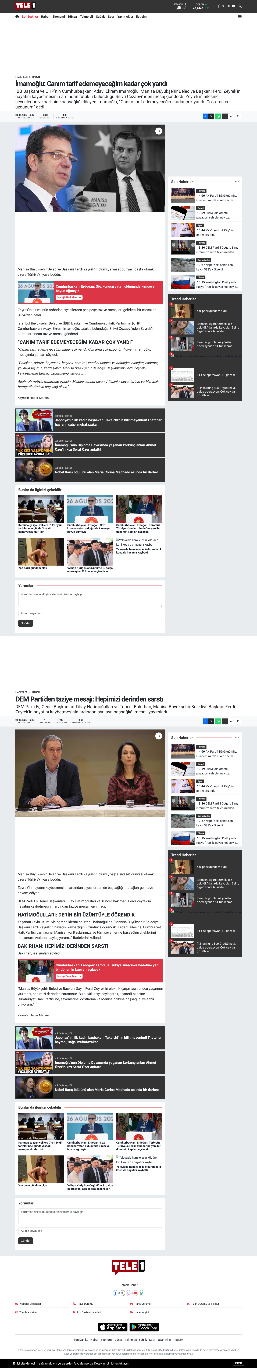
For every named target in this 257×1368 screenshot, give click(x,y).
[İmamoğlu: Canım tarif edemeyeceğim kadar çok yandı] (90, 168)
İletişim (141, 16)
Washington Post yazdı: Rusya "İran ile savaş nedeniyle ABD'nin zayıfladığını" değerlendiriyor (216, 284)
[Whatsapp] (141, 1293)
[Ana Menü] (240, 16)
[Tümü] (237, 181)
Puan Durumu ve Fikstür (205, 1303)
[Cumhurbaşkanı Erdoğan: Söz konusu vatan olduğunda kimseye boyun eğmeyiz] (90, 508)
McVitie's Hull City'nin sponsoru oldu (215, 232)
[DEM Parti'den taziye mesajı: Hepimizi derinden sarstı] (90, 773)
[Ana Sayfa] (17, 16)
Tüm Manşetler (28, 1312)
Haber (45, 16)
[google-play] (144, 1327)
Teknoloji (86, 16)
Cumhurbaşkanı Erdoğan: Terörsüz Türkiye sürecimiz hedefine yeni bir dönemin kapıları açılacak (138, 528)
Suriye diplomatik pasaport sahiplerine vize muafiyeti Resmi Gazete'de (213, 215)
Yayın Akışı (125, 16)
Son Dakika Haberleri (88, 1312)
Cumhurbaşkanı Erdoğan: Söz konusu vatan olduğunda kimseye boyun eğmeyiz (88, 528)
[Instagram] (128, 1293)
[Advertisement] (128, 47)
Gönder (26, 623)
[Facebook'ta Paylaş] (205, 116)
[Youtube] (135, 1293)
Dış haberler (204, 260)
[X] (122, 1293)
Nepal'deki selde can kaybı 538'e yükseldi (214, 267)
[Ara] (240, 6)
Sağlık (100, 16)
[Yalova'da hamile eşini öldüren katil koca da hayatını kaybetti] (139, 542)
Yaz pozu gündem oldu (32, 568)
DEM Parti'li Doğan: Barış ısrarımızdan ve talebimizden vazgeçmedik (217, 250)
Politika (201, 190)
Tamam (238, 1363)
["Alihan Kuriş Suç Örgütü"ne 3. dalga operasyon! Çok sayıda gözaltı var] (90, 551)
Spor (111, 16)
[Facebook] (116, 1293)
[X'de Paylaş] (211, 116)
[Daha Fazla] (225, 116)
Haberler (21, 76)
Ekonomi (59, 16)
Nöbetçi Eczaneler (30, 1303)
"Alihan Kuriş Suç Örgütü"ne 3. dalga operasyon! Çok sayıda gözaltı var (90, 569)
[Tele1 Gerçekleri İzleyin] (25, 6)
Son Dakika (30, 16)
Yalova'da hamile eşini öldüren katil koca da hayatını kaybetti (138, 551)
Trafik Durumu (142, 1303)
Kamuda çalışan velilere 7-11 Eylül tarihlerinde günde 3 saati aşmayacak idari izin (40, 528)
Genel (201, 208)
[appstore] (112, 1327)
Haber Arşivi (141, 1312)
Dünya (72, 16)
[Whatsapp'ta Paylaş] (218, 116)
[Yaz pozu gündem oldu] (41, 551)
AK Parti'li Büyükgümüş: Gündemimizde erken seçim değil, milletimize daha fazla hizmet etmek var (216, 198)
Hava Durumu (85, 1303)
